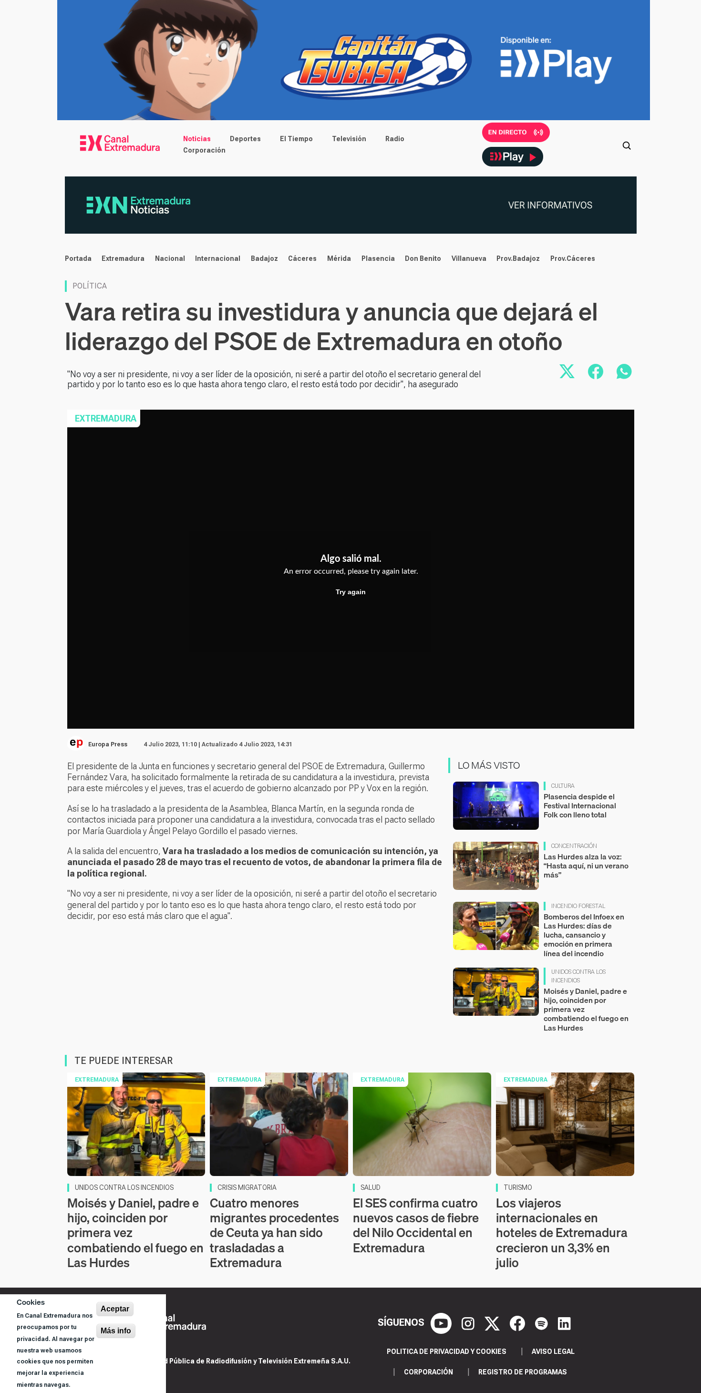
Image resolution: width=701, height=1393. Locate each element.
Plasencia (378, 258)
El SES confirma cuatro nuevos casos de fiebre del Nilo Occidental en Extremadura (416, 1225)
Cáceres (302, 258)
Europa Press (107, 744)
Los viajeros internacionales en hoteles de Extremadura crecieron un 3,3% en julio (562, 1232)
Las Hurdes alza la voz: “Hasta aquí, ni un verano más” (586, 865)
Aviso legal (553, 1351)
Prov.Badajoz (518, 258)
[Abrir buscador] (627, 144)
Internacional (217, 258)
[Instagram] (469, 1323)
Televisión (349, 139)
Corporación (204, 150)
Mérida (339, 258)
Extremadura (123, 258)
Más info (116, 1331)
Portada (78, 258)
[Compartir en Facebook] (596, 371)
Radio (394, 139)
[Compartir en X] (567, 371)
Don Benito (423, 258)
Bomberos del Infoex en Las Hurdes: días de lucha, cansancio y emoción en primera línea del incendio (584, 935)
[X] (493, 1323)
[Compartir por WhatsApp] (624, 371)
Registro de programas (522, 1372)
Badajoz (264, 258)
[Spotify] (542, 1323)
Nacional (170, 258)
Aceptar (115, 1309)
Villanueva (469, 258)
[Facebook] (518, 1323)
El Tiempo (296, 139)
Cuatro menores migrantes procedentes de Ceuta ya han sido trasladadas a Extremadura (274, 1232)
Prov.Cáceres (572, 258)
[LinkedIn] (564, 1323)
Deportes (245, 139)
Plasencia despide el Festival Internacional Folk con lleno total (580, 805)
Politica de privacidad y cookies (446, 1351)
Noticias (197, 139)
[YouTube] (442, 1323)
